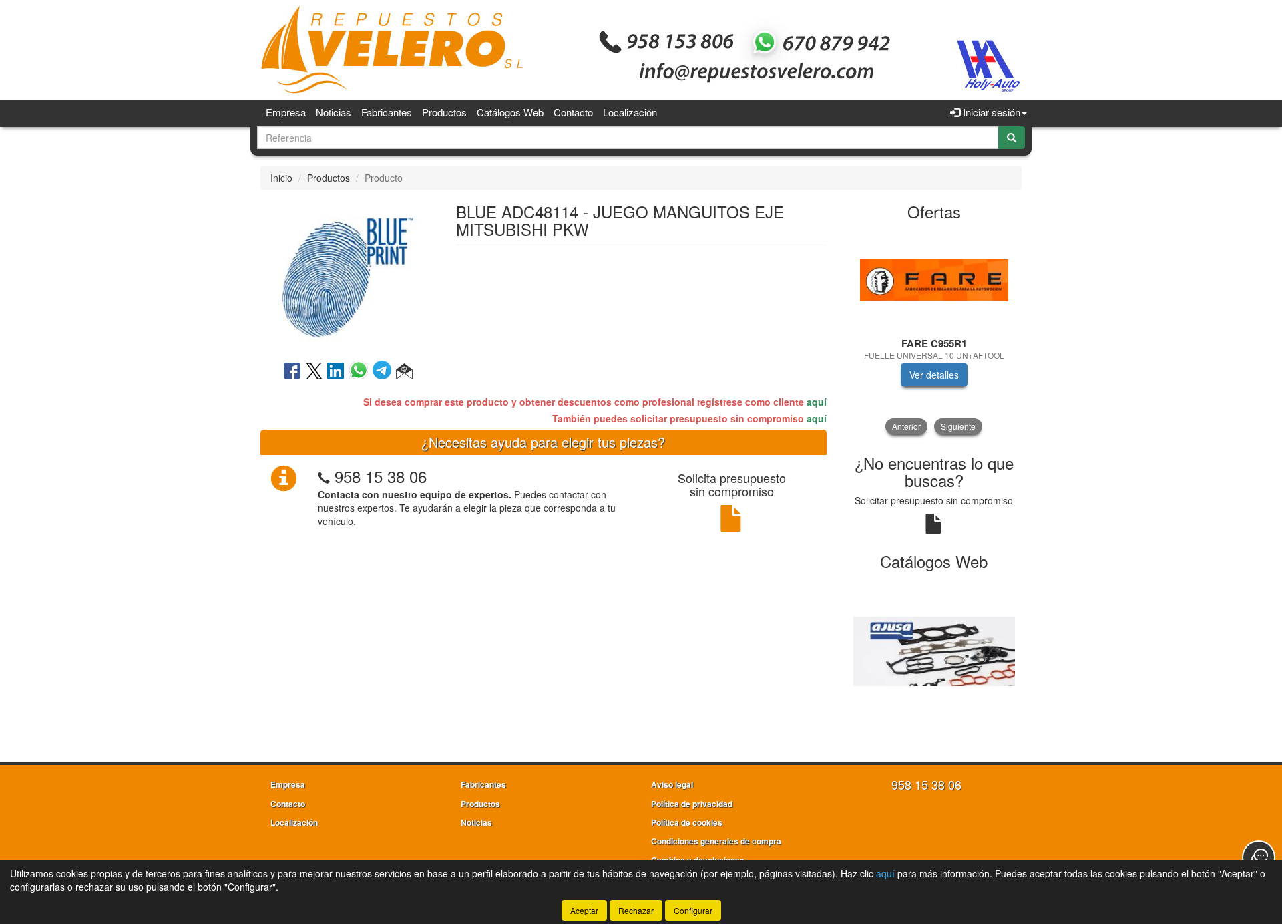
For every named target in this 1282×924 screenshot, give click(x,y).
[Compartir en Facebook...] (292, 372)
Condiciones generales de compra (716, 841)
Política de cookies (686, 822)
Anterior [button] (906, 426)
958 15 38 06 (381, 476)
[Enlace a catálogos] (934, 650)
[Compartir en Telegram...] (384, 372)
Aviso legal (672, 784)
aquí (817, 401)
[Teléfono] (324, 476)
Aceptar (584, 910)
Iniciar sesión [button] (990, 112)
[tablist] (934, 332)
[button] (404, 372)
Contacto (573, 112)
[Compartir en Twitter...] (314, 372)
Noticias (333, 112)
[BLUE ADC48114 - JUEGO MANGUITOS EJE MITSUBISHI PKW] (347, 274)
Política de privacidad (691, 804)
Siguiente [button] (958, 426)
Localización (630, 112)
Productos (444, 112)
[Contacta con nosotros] (1258, 857)
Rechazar (636, 910)
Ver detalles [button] (934, 374)
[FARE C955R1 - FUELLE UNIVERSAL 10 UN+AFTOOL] (934, 280)
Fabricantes (386, 112)
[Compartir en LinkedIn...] (336, 372)
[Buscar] (1011, 137)
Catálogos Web (510, 112)
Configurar (693, 910)
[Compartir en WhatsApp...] (361, 372)
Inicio (281, 177)
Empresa (286, 112)
